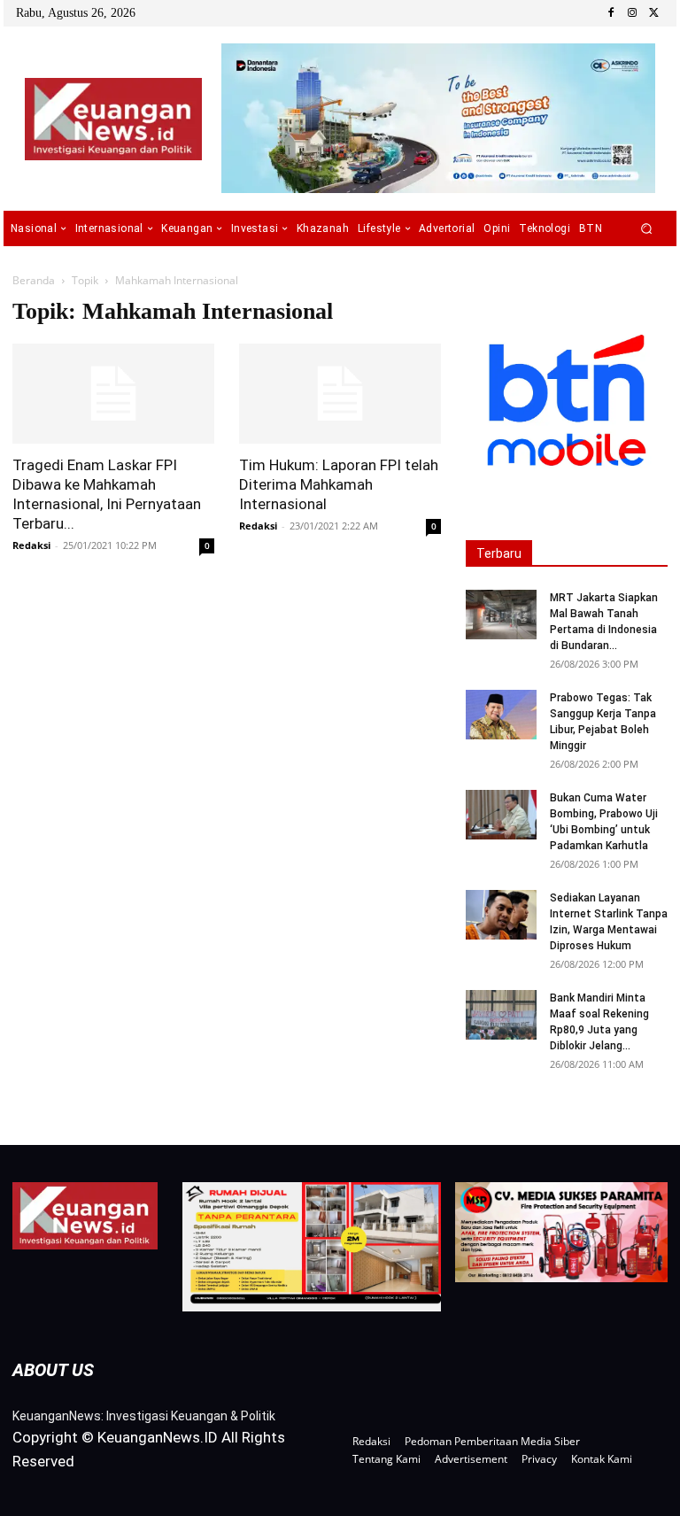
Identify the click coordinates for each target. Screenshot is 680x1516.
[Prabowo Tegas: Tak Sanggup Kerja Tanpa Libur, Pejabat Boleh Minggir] (501, 714)
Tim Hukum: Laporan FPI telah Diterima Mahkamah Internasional (338, 484)
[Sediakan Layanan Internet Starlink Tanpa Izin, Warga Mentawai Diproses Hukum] (501, 915)
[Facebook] (611, 13)
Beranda (33, 280)
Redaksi (31, 545)
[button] (647, 229)
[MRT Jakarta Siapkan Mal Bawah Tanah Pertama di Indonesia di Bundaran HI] (501, 614)
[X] (653, 13)
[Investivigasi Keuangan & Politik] (112, 119)
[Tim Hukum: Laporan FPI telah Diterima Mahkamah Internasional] (340, 394)
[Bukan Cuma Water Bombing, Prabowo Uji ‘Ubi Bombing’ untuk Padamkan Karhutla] (501, 814)
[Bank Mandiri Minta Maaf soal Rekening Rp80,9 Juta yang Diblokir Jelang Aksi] (501, 1015)
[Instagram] (632, 13)
